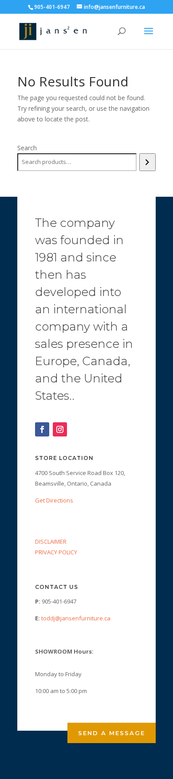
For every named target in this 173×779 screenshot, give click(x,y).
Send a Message (111, 732)
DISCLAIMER (51, 541)
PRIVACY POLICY (56, 552)
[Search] (147, 162)
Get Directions (54, 500)
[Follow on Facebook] (42, 429)
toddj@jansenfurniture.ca (75, 618)
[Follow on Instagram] (60, 429)
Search (27, 148)
